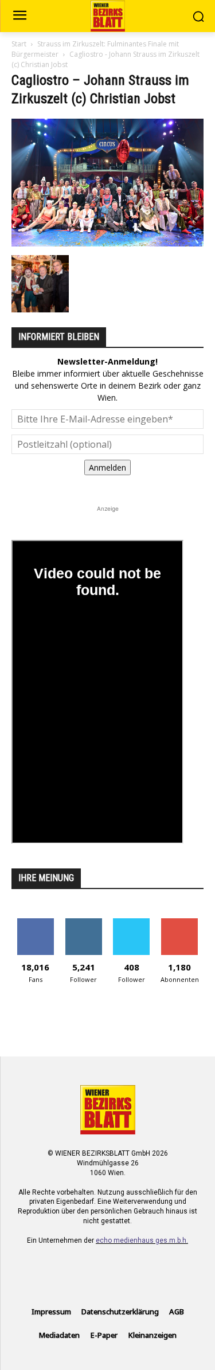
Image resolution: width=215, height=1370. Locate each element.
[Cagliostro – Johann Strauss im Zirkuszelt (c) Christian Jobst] (107, 243)
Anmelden (107, 467)
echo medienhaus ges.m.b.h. (142, 1240)
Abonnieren (179, 922)
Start (18, 44)
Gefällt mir (35, 922)
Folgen (83, 922)
